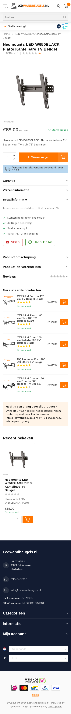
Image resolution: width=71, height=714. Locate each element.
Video (15, 242)
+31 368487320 (51, 418)
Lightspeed (15, 706)
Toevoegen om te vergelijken (18, 208)
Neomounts (10, 53)
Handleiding (43, 242)
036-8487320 (19, 579)
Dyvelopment (55, 706)
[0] (66, 6)
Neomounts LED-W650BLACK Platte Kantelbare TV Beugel (19, 485)
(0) (39, 53)
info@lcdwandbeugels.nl (22, 418)
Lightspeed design (33, 706)
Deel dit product (47, 208)
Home (6, 34)
